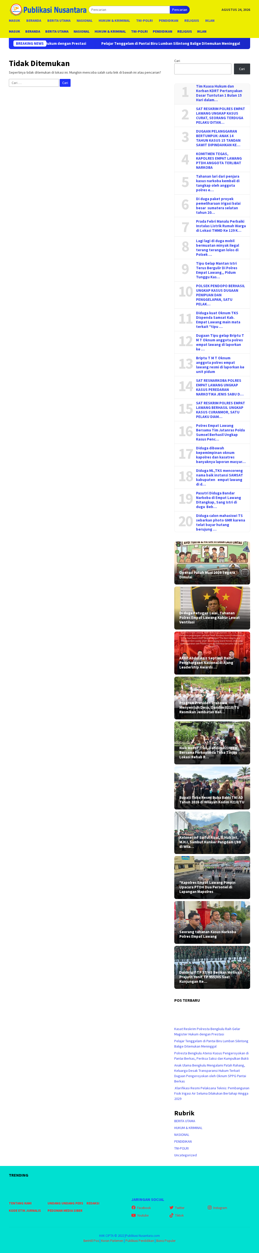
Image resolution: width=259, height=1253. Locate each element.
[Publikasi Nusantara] (49, 9)
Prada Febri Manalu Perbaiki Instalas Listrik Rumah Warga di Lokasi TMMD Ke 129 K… (221, 226)
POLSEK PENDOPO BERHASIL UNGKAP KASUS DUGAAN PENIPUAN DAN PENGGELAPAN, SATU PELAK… (220, 295)
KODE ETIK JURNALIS (25, 1210)
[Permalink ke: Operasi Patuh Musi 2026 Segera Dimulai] (212, 562)
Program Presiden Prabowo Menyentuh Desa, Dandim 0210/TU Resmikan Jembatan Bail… (209, 707)
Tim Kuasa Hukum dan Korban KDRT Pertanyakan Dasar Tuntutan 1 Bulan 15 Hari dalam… (219, 93)
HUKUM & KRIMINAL (188, 1127)
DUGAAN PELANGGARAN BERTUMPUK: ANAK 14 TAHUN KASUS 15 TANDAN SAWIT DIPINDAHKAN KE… (218, 138)
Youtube (142, 1215)
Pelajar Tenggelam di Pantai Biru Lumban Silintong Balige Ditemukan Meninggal (134, 43)
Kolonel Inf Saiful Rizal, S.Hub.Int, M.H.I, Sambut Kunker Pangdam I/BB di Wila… (210, 842)
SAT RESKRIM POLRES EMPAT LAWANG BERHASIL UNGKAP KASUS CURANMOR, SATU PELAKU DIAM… (220, 410)
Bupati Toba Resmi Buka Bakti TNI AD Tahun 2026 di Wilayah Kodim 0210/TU (211, 799)
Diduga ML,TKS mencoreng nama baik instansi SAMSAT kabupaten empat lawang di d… (219, 477)
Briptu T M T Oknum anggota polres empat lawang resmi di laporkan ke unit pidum (220, 365)
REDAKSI (93, 1203)
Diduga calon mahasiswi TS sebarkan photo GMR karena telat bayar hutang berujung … (220, 522)
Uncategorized (185, 1155)
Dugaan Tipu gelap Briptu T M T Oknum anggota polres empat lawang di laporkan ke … (220, 342)
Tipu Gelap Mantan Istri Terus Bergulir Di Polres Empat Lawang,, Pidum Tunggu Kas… (216, 270)
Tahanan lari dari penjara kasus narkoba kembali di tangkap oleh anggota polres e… (218, 183)
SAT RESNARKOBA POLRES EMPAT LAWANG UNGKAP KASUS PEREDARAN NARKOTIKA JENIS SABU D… (220, 387)
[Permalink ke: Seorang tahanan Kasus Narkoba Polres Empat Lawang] (212, 922)
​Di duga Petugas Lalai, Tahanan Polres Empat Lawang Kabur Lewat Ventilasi (209, 617)
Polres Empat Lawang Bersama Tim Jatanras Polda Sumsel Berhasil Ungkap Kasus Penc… (220, 432)
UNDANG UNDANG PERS (65, 1203)
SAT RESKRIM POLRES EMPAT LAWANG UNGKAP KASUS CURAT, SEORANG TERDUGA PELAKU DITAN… (220, 116)
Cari (177, 60)
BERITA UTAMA (184, 1121)
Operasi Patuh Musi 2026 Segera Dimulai (207, 574)
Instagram (220, 1208)
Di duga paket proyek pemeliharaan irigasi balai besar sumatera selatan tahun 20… (218, 206)
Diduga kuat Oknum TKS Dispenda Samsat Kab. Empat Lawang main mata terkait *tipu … (218, 320)
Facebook (144, 1208)
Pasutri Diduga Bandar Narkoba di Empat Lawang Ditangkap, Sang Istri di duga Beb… (218, 500)
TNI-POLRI (181, 1148)
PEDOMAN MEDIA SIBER (65, 1210)
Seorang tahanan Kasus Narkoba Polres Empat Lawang (207, 934)
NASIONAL (181, 1134)
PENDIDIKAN (183, 1141)
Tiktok (179, 1215)
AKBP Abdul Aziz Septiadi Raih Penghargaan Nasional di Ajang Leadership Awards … (206, 663)
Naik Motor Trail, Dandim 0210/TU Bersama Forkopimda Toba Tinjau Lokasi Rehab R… (208, 752)
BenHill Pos (91, 1241)
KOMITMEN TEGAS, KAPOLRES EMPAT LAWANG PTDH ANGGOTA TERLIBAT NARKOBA (219, 161)
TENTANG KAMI (20, 1203)
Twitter (179, 1208)
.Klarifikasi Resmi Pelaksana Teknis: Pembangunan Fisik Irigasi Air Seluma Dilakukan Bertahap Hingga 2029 (211, 1093)
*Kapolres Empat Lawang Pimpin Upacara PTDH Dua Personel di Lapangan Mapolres (207, 887)
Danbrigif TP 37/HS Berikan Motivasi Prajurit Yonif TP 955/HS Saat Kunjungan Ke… (210, 977)
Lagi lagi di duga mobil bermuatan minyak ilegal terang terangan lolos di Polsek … (217, 248)
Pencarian (179, 9)
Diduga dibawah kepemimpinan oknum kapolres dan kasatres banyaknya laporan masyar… (221, 455)
